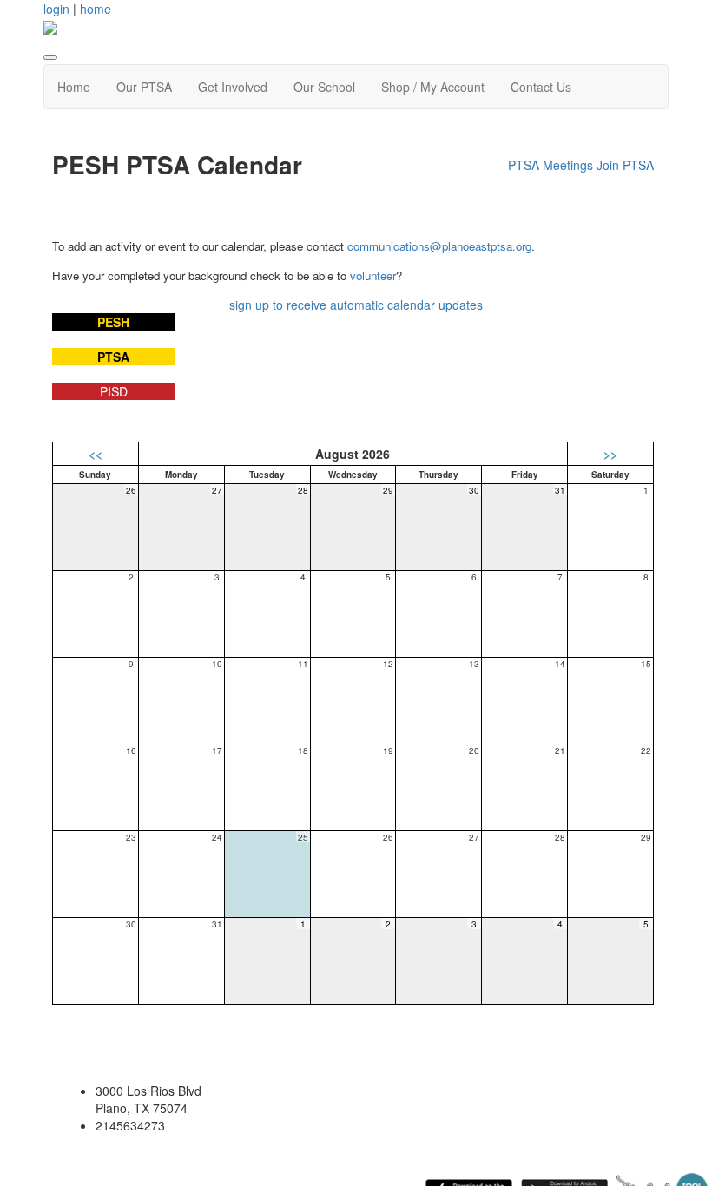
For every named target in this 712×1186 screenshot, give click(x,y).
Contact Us (541, 86)
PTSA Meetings (550, 165)
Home (73, 86)
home (95, 8)
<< (95, 453)
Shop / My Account (433, 86)
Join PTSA (625, 165)
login (56, 8)
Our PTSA (144, 86)
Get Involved (232, 86)
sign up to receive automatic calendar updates (356, 304)
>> (610, 453)
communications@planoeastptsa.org (439, 246)
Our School (324, 86)
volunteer (373, 275)
